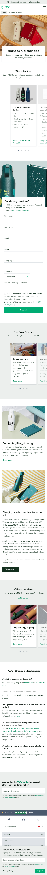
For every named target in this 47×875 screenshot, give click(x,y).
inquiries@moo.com (20, 210)
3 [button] (25, 150)
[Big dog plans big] (23, 349)
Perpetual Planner (32, 728)
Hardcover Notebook (11, 731)
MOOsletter (23, 781)
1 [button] (18, 150)
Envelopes (28, 682)
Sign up (40, 871)
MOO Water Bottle (16, 728)
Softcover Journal (31, 731)
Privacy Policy (39, 795)
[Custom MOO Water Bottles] (23, 94)
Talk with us (10, 569)
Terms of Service (10, 797)
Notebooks (40, 682)
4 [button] (28, 150)
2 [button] (22, 150)
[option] (23, 117)
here (4, 685)
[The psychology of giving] (23, 614)
